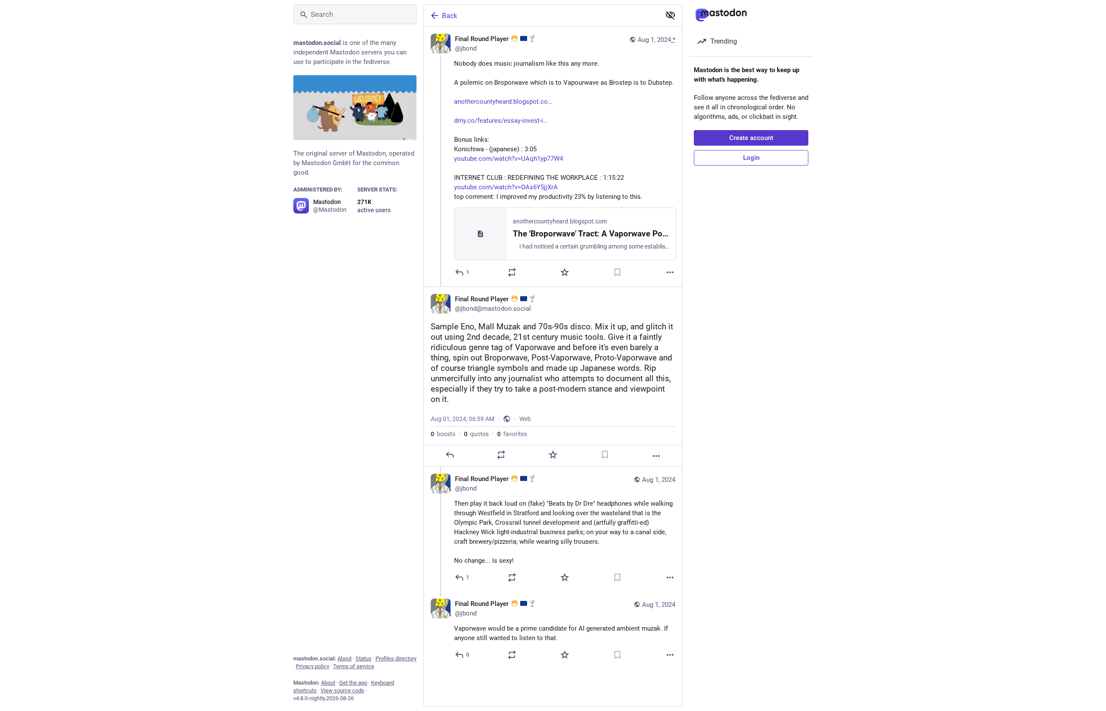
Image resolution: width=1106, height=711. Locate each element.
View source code (342, 690)
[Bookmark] (617, 272)
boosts (443, 433)
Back (449, 16)
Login (751, 158)
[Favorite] (564, 272)
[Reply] (450, 455)
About (344, 658)
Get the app (353, 682)
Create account (751, 138)
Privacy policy (312, 666)
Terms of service (353, 666)
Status (364, 658)
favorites (512, 433)
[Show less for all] (670, 15)
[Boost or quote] (512, 272)
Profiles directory (395, 658)
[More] (670, 272)
